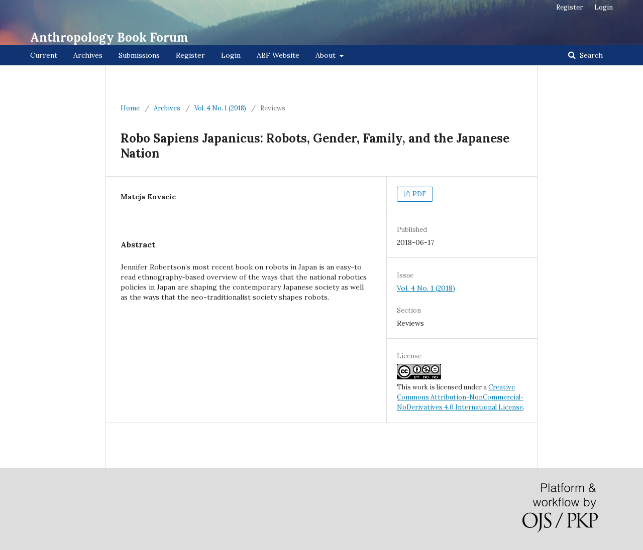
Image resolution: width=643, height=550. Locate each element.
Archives (87, 55)
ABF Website (278, 55)
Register (190, 55)
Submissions (139, 55)
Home (130, 108)
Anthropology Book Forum (109, 37)
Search (590, 55)
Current (43, 55)
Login (231, 55)
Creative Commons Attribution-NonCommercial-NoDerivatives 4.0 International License (460, 397)
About (326, 55)
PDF (418, 194)
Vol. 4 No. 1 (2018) (220, 108)
